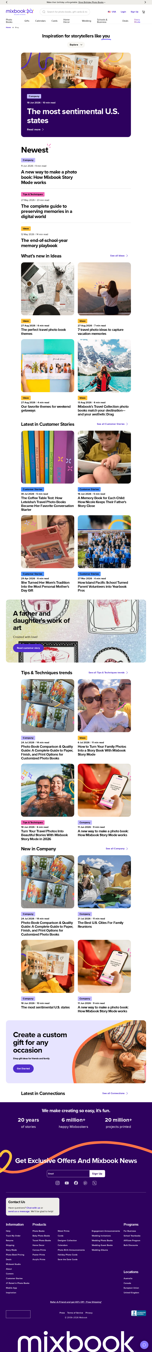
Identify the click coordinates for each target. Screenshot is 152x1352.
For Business (130, 1230)
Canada (127, 1283)
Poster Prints (39, 1254)
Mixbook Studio (13, 1264)
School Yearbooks (132, 1235)
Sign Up (134, 11)
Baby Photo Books (41, 1235)
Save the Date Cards (67, 1259)
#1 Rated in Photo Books (17, 1283)
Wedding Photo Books (102, 1240)
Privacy (89, 1313)
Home (8, 27)
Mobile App (11, 1287)
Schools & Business (102, 21)
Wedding (86, 21)
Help (8, 1230)
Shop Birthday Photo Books (91, 2)
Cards (54, 21)
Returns (9, 1240)
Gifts (26, 21)
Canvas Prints (39, 1249)
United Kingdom (131, 1292)
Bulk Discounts (131, 1245)
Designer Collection (67, 1240)
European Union (131, 1287)
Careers (10, 1273)
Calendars (40, 21)
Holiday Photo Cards (67, 1254)
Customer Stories (14, 1278)
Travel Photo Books (42, 1240)
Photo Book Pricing (15, 1254)
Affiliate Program (132, 1240)
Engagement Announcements (106, 1230)
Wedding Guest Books (102, 1245)
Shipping (10, 1245)
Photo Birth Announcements (71, 1249)
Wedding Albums (100, 1249)
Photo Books (9, 21)
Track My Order (13, 1235)
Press (62, 1313)
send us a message (19, 1211)
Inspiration (11, 1292)
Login (123, 11)
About (9, 1268)
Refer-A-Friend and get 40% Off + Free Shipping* (76, 1302)
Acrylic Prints (39, 1259)
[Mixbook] (20, 12)
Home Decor (66, 21)
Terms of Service (75, 1313)
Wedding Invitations (101, 1235)
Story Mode (11, 1249)
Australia (128, 1278)
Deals (125, 21)
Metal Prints (63, 1230)
